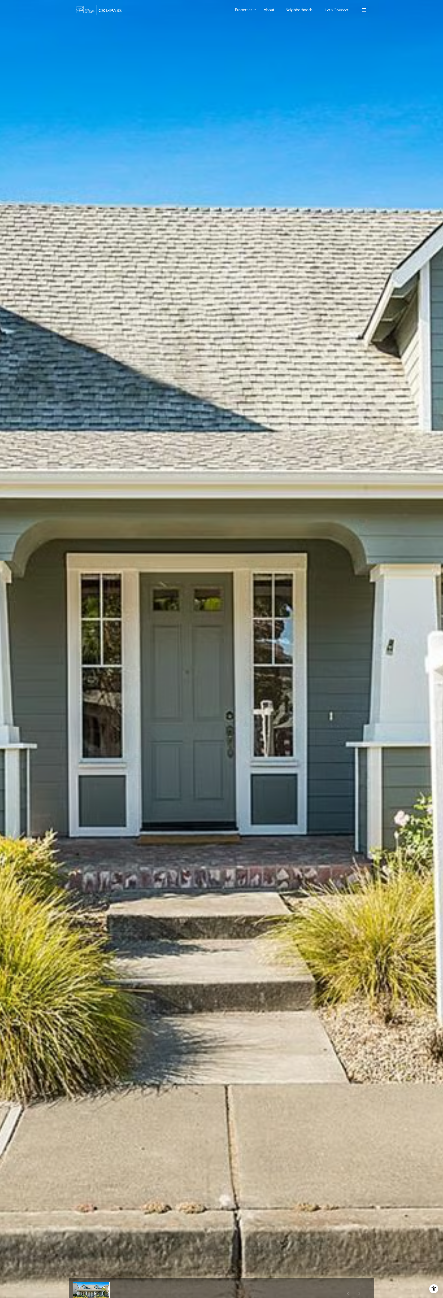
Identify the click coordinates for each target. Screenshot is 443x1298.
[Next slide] (359, 1293)
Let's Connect (336, 9)
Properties (243, 9)
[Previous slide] (348, 1293)
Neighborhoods (299, 9)
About (269, 9)
